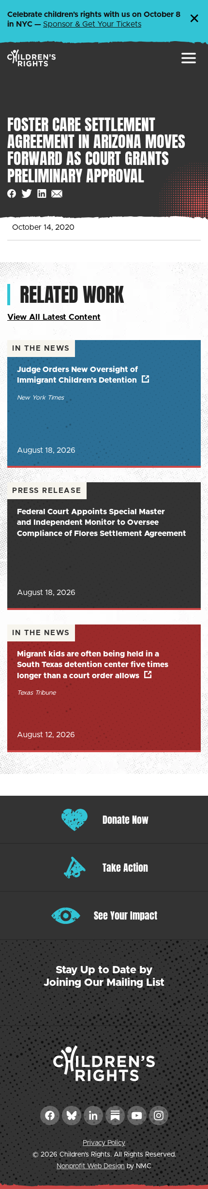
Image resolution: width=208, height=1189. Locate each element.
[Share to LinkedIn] (41, 193)
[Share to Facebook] (11, 193)
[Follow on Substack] (115, 1115)
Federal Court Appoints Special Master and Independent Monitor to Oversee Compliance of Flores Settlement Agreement (101, 522)
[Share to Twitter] (26, 193)
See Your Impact (125, 915)
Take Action (125, 867)
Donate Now (126, 819)
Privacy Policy (104, 1143)
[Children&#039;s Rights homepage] (31, 57)
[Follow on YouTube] (137, 1115)
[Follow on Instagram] (158, 1115)
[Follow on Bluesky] (71, 1115)
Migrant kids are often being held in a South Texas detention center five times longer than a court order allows (92, 665)
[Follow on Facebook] (49, 1115)
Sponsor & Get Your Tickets (92, 24)
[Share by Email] (56, 194)
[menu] (189, 58)
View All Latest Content (54, 317)
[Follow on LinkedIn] (93, 1115)
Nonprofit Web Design (91, 1166)
